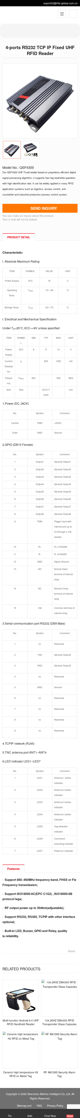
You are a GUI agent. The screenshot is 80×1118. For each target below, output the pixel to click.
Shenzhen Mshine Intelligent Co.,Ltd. (49, 1094)
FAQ (39, 1105)
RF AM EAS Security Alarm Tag (59, 1074)
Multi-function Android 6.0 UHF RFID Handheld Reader (21, 1022)
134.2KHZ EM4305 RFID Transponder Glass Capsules (59, 1022)
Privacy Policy (55, 1105)
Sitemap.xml (24, 1105)
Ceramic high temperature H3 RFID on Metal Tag (20, 1074)
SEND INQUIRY (44, 208)
